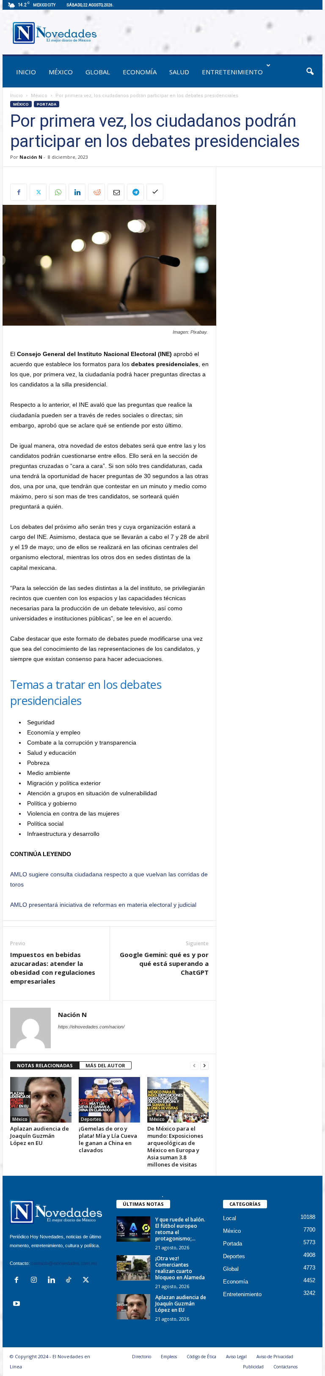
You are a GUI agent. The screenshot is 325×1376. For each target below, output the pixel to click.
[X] (38, 192)
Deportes (91, 1119)
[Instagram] (35, 1281)
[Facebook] (18, 192)
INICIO (26, 72)
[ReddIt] (96, 192)
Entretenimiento (232, 72)
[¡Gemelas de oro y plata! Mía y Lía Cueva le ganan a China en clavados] (109, 1100)
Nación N (30, 157)
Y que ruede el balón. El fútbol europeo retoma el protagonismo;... (180, 1229)
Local (229, 1218)
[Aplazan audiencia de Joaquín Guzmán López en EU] (41, 1100)
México (61, 72)
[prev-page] (194, 1065)
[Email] (115, 192)
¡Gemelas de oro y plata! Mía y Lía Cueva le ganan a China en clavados (108, 1139)
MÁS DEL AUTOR (105, 1065)
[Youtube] (17, 1304)
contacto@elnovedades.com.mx (64, 1263)
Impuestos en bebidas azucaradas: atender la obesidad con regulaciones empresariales (52, 967)
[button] (309, 72)
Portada (46, 104)
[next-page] (204, 1065)
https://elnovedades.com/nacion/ (91, 1026)
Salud (179, 72)
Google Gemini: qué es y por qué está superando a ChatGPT (164, 963)
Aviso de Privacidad (274, 1357)
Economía (140, 72)
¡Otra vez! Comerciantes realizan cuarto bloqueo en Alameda (180, 1268)
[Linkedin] (77, 192)
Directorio (141, 1357)
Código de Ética (201, 1357)
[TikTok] (70, 1281)
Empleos (169, 1357)
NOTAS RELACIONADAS (45, 1065)
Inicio (16, 95)
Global (97, 72)
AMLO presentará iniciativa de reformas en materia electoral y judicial (103, 904)
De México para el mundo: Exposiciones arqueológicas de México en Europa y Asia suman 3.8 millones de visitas (175, 1146)
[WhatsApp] (57, 192)
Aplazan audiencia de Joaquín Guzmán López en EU (39, 1136)
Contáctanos (285, 1367)
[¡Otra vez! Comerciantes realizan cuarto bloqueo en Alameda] (133, 1268)
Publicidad (253, 1367)
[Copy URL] (154, 192)
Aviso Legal (236, 1357)
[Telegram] (135, 192)
